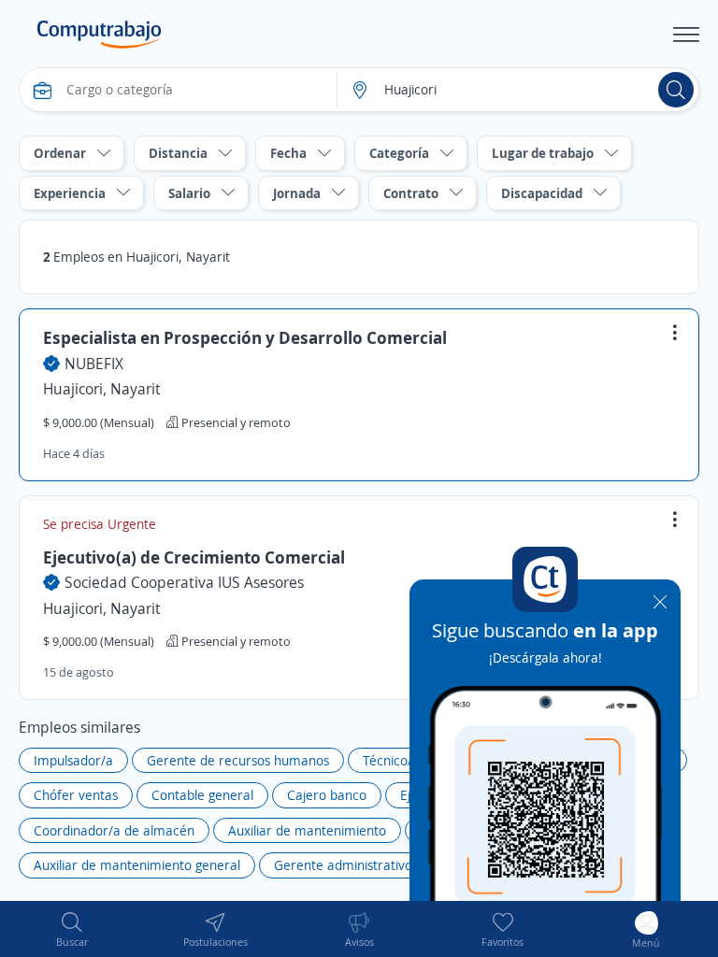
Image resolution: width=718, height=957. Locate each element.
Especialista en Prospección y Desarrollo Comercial (245, 337)
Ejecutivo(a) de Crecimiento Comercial (194, 557)
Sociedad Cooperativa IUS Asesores (184, 582)
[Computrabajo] (99, 35)
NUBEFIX (94, 363)
